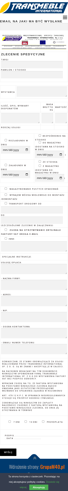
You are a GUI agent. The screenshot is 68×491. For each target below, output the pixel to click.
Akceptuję (39, 487)
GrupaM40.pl (52, 466)
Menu (64, 17)
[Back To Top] (34, 459)
